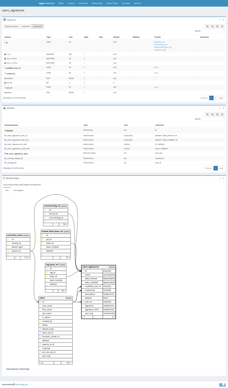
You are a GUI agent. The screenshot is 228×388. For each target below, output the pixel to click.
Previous (204, 98)
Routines (137, 3)
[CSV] (217, 26)
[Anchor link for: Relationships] (20, 178)
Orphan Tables (112, 3)
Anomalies (126, 3)
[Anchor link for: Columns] (17, 20)
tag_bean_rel (159, 42)
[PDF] (222, 26)
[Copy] (207, 26)
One (7, 190)
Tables (62, 3)
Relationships (97, 3)
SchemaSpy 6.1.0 (21, 384)
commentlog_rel (160, 44)
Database (46, 3)
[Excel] (212, 26)
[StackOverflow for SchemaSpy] (224, 385)
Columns (71, 3)
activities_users (160, 50)
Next (221, 98)
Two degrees (18, 190)
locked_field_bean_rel (163, 47)
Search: (198, 31)
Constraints (83, 3)
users (156, 67)
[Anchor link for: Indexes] (16, 108)
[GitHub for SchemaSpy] (220, 385)
